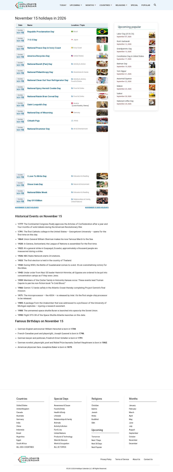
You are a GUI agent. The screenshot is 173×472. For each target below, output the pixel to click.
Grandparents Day (124, 49)
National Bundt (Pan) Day (39, 64)
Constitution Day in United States (130, 56)
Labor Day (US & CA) (125, 34)
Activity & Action (80, 64)
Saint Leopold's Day (37, 104)
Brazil (76, 32)
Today (63, 5)
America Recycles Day (38, 56)
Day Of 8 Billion (34, 200)
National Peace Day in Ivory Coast (44, 48)
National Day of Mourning (40, 112)
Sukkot (119, 93)
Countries (105, 5)
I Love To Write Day (37, 176)
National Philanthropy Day (40, 72)
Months (90, 5)
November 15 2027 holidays (27, 207)
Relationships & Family (82, 199)
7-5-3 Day (32, 39)
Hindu (76, 121)
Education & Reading (81, 176)
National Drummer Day (38, 129)
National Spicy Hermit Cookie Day (44, 88)
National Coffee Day (125, 101)
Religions (120, 5)
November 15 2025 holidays (97, 207)
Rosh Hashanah (123, 41)
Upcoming (75, 5)
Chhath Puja (33, 120)
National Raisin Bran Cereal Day (43, 96)
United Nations (76, 202)
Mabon (120, 86)
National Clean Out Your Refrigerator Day (47, 80)
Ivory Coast (78, 48)
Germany (77, 113)
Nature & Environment (81, 184)
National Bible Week (37, 192)
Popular (145, 5)
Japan (76, 40)
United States (78, 56)
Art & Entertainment (81, 129)
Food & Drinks (76, 81)
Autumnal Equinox (124, 78)
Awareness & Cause (81, 72)
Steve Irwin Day (35, 184)
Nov (20, 33)
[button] (155, 5)
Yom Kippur (121, 71)
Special (134, 5)
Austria (76, 103)
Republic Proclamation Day (40, 31)
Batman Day (122, 64)
